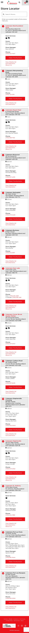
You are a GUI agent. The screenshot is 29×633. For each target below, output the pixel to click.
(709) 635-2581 (14, 296)
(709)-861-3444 (10, 557)
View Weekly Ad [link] (10, 62)
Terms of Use (16, 620)
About (22, 620)
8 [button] (3, 315)
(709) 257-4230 (10, 177)
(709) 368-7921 (10, 137)
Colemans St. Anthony (13, 485)
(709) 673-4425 (10, 215)
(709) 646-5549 (10, 425)
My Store (6, 619)
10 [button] (3, 399)
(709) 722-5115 (9, 94)
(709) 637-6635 (10, 383)
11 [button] (3, 441)
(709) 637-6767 (10, 344)
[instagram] (22, 626)
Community (22, 619)
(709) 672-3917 (10, 252)
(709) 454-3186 (10, 515)
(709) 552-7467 (10, 53)
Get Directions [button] (10, 63)
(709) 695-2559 (10, 598)
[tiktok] (25, 626)
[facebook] (18, 626)
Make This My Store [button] (15, 58)
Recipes (10, 619)
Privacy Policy (9, 620)
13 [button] (3, 532)
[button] (3, 14)
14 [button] (3, 573)
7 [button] (3, 268)
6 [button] (3, 230)
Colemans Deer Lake (12, 268)
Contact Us (15, 619)
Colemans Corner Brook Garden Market (13, 315)
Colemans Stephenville (13, 441)
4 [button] (3, 155)
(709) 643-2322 (10, 469)
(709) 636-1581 (16, 297)
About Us (8, 65)
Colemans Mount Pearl (13, 110)
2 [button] (3, 71)
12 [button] (3, 486)
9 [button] (3, 361)
